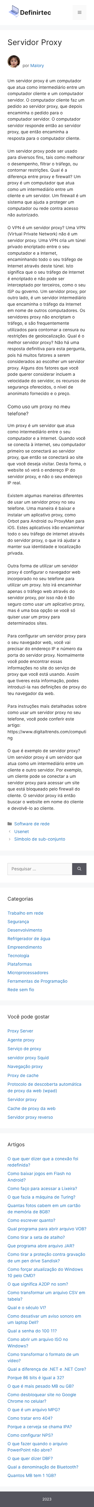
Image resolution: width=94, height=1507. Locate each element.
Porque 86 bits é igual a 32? (36, 1377)
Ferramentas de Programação (37, 981)
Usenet (21, 831)
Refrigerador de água (29, 938)
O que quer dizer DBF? (30, 1458)
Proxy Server (20, 1030)
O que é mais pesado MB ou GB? (41, 1386)
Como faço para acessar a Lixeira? (42, 1188)
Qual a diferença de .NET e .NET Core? (47, 1369)
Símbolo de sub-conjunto (39, 839)
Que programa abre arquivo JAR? (41, 1245)
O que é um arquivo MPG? (34, 1409)
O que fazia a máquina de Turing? (41, 1197)
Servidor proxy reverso (30, 1117)
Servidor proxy (22, 1099)
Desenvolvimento (25, 930)
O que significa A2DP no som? (38, 1284)
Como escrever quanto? (31, 1220)
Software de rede (32, 823)
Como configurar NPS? (30, 1435)
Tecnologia (18, 955)
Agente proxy (21, 1039)
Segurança (18, 921)
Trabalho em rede (25, 913)
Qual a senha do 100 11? (32, 1330)
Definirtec (35, 12)
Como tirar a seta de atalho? (36, 1237)
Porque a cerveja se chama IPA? (40, 1426)
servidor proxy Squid (28, 1057)
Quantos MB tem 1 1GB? (32, 1475)
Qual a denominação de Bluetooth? (43, 1466)
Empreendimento (25, 947)
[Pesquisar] (79, 869)
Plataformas (20, 964)
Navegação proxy (25, 1066)
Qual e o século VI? (27, 1307)
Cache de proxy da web (32, 1108)
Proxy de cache (23, 1075)
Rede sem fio (21, 989)
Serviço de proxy (24, 1048)
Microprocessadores (28, 972)
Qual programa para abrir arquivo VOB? (47, 1228)
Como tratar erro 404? (30, 1418)
